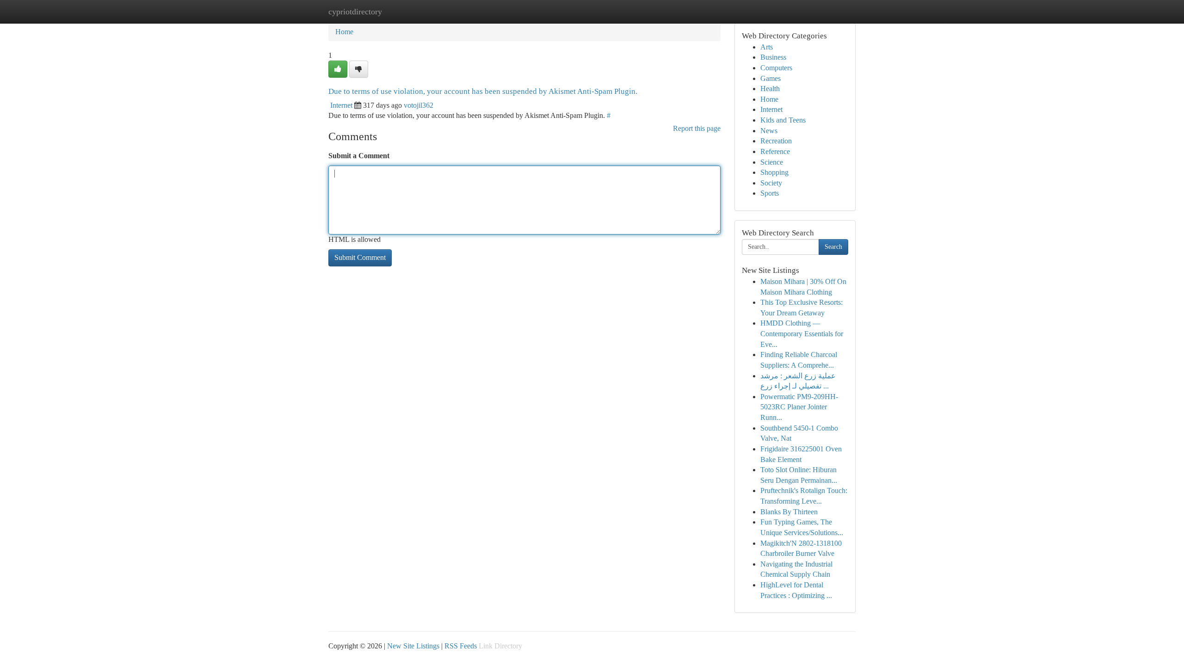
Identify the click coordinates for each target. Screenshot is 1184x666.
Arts (766, 47)
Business (773, 57)
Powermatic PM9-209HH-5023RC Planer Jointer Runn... (799, 407)
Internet (341, 105)
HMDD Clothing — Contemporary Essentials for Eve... (801, 333)
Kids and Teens (783, 120)
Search (833, 246)
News (768, 131)
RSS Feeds (460, 646)
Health (770, 88)
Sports (769, 193)
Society (771, 183)
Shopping (774, 172)
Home (344, 32)
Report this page (697, 128)
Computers (776, 68)
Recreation (776, 141)
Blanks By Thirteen (789, 512)
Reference (775, 151)
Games (770, 78)
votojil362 (418, 105)
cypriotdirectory (355, 11)
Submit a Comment (358, 156)
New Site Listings (413, 646)
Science (771, 162)
